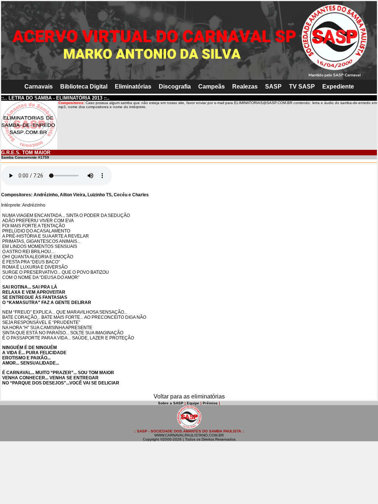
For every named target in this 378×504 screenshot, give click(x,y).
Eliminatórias (133, 86)
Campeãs (211, 86)
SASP (273, 86)
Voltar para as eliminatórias (189, 396)
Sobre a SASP (170, 403)
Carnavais (38, 86)
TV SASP (302, 86)
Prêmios (210, 403)
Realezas (245, 86)
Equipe (193, 403)
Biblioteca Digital (83, 86)
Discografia (175, 86)
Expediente (338, 86)
